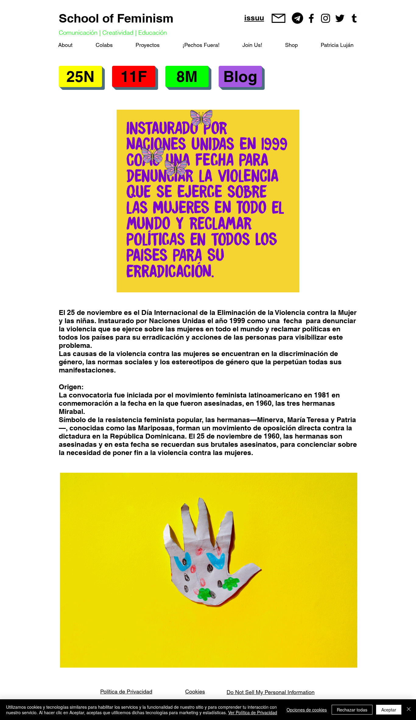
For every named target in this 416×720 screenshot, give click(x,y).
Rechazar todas (352, 710)
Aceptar (388, 710)
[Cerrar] (408, 709)
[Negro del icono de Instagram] (325, 18)
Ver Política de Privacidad (252, 712)
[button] (133, 76)
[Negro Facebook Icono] (311, 18)
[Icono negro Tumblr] (354, 18)
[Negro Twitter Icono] (340, 18)
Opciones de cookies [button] (307, 710)
